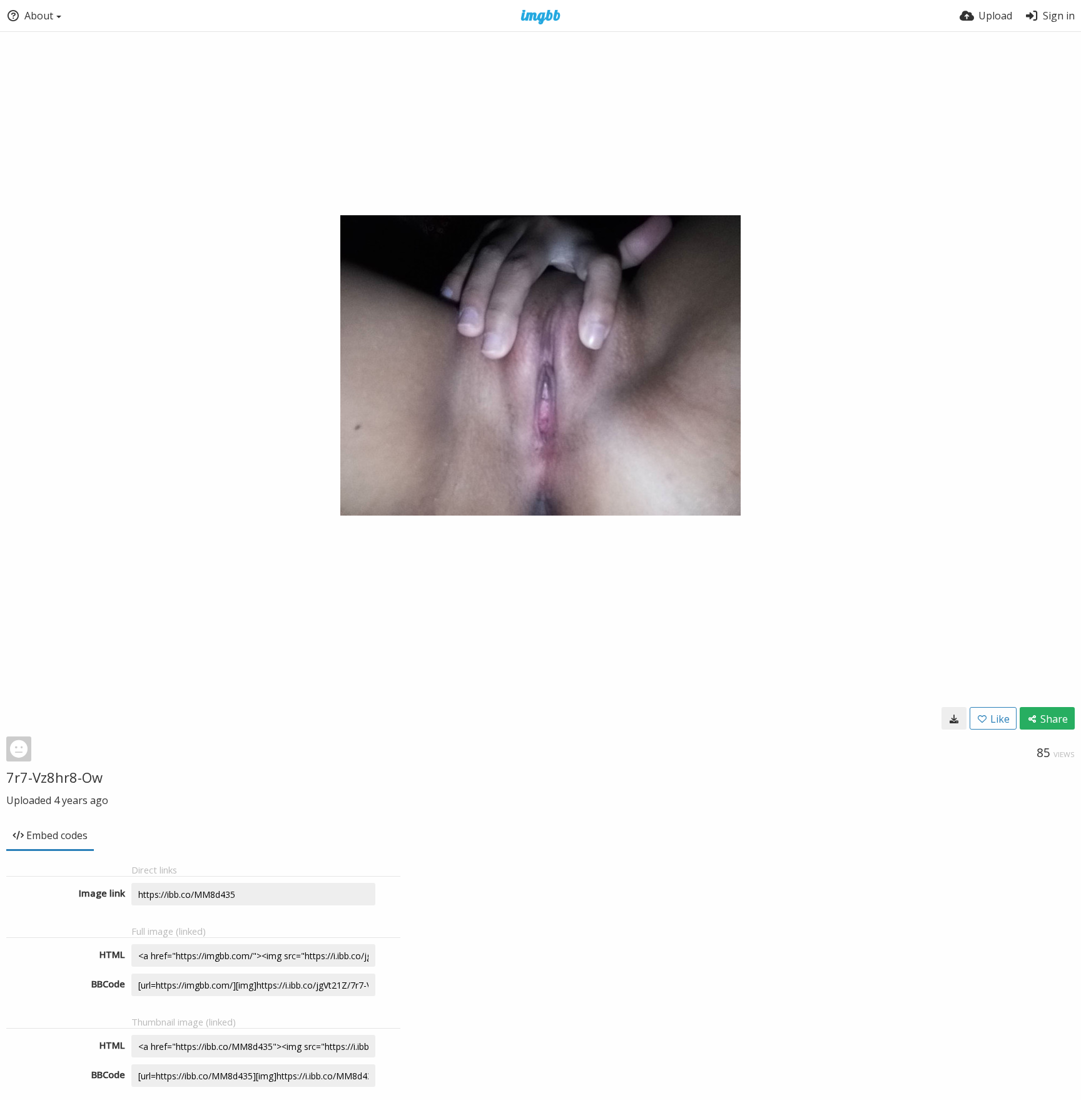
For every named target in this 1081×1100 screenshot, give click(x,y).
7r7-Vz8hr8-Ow (54, 777)
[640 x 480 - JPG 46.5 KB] (954, 718)
